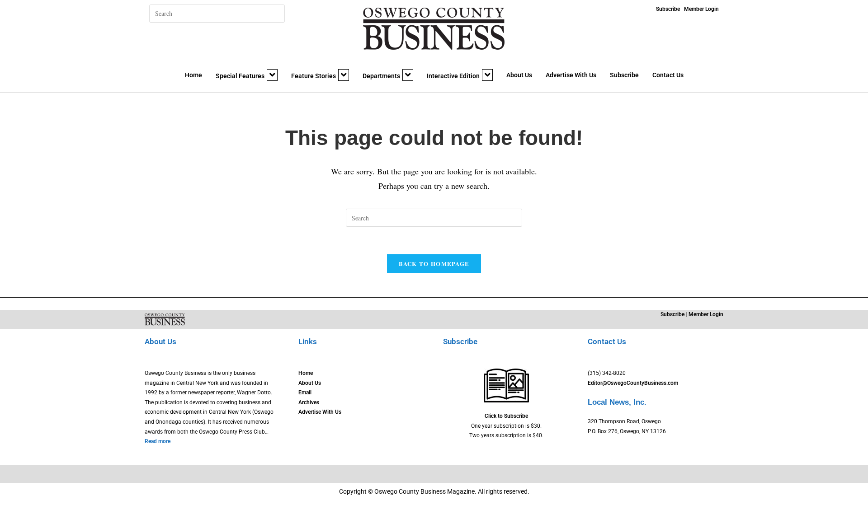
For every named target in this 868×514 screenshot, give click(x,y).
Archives (308, 402)
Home (193, 75)
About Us (519, 75)
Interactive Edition (453, 75)
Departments (381, 75)
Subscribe (624, 75)
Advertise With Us (571, 75)
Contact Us (668, 75)
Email (304, 392)
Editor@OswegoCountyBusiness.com (633, 383)
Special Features (240, 75)
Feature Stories (313, 75)
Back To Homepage (434, 263)
